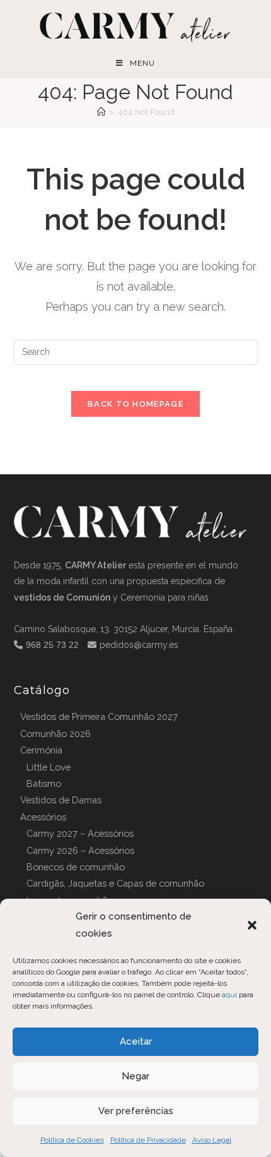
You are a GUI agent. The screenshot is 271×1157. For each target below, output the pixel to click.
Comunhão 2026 (55, 733)
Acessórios (43, 817)
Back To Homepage (135, 404)
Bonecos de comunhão (75, 866)
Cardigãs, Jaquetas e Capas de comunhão (115, 883)
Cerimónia (41, 750)
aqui (229, 994)
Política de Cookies (72, 1140)
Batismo (43, 783)
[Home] (101, 112)
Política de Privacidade (148, 1140)
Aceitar (136, 1041)
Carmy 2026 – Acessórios (80, 850)
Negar (135, 1076)
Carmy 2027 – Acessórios (80, 833)
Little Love (48, 767)
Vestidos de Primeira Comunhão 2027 (99, 716)
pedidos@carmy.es (139, 645)
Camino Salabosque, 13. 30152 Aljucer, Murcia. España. (124, 629)
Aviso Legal (211, 1140)
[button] (252, 925)
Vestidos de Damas (60, 799)
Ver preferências (135, 1111)
